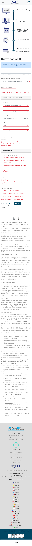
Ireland (17, 506)
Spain (16, 517)
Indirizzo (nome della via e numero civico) (15, 109)
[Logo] (15, 2)
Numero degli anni (6, 188)
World (16, 527)
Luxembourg (16, 510)
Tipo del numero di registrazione (10, 78)
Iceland (16, 503)
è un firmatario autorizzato (10, 155)
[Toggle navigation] (3, 2)
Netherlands (16, 512)
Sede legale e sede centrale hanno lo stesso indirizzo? (14, 139)
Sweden (16, 519)
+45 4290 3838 (17, 475)
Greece (16, 499)
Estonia (16, 492)
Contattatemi (16, 462)
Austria (16, 484)
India (16, 505)
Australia (16, 482)
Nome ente (6, 102)
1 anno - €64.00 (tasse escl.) (11, 190)
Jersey (17, 508)
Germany (16, 496)
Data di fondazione (6, 87)
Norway (16, 513)
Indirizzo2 (5, 116)
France (17, 494)
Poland (17, 515)
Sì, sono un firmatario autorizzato (14, 157)
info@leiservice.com (17, 473)
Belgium (16, 485)
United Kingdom (16, 522)
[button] (16, 543)
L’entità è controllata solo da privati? (11, 178)
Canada (16, 487)
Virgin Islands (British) (16, 526)
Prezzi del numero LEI (16, 452)
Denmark (16, 491)
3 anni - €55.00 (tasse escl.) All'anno (13, 193)
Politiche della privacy (16, 460)
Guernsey (16, 501)
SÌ (3, 180)
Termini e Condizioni (16, 457)
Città (4, 128)
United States (16, 524)
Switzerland (16, 520)
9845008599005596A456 (16, 435)
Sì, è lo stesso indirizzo (9, 142)
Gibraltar (16, 498)
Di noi (16, 455)
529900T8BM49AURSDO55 (16, 439)
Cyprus (17, 489)
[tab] (13, 218)
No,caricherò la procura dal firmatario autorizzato (15, 166)
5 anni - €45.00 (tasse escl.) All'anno (13, 196)
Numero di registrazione (8, 72)
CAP (4, 122)
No (19, 142)
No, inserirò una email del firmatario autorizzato (14, 161)
